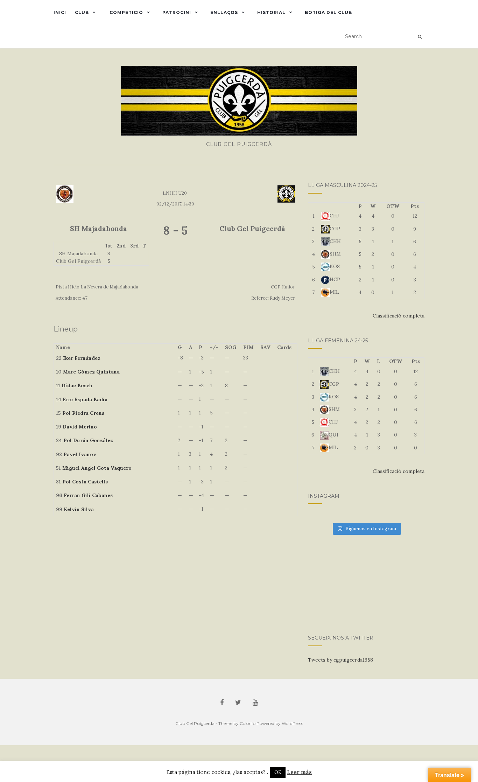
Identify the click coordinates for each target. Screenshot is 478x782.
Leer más (299, 772)
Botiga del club (328, 12)
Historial (271, 12)
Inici (60, 12)
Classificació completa (398, 316)
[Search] (419, 37)
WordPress (292, 723)
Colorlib (247, 723)
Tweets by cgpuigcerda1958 (340, 660)
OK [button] (277, 772)
